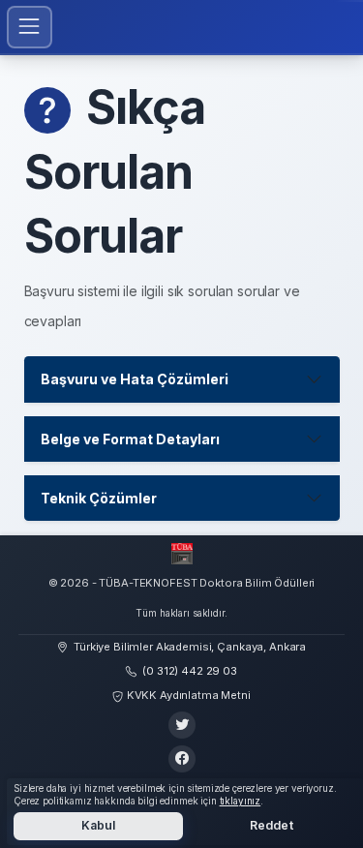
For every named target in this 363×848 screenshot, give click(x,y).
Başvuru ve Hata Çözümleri (134, 379)
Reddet (271, 825)
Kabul (98, 825)
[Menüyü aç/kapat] (29, 27)
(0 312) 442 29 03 (189, 671)
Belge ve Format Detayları (130, 439)
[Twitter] (182, 725)
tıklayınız (240, 801)
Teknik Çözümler (99, 498)
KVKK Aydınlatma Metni (188, 695)
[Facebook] (182, 758)
